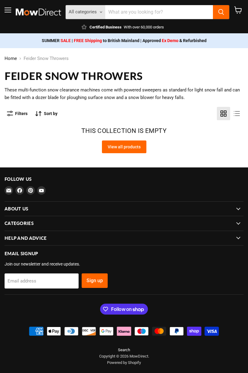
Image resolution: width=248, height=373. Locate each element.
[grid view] (223, 113)
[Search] (221, 12)
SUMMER (56, 40)
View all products (124, 146)
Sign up (94, 280)
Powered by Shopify (124, 362)
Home (11, 58)
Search (124, 350)
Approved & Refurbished (174, 40)
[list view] (236, 113)
